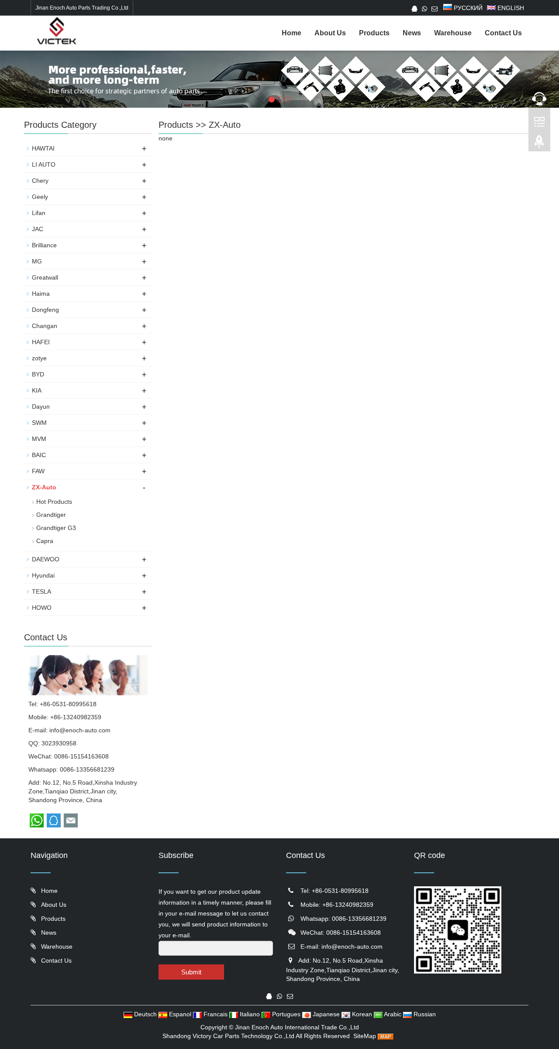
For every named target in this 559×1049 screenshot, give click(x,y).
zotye (39, 358)
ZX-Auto (225, 125)
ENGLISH (510, 7)
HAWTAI (43, 148)
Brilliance (44, 245)
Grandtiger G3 (56, 527)
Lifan (38, 212)
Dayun (41, 406)
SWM (39, 422)
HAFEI (41, 341)
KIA (36, 390)
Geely (40, 196)
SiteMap (364, 1035)
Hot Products (54, 501)
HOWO (42, 607)
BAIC (39, 454)
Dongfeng (45, 309)
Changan (44, 325)
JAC (37, 229)
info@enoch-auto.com (79, 730)
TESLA (41, 591)
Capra (44, 540)
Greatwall (45, 277)
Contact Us (503, 33)
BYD (38, 374)
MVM (39, 438)
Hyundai (43, 575)
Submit (191, 972)
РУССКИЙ (467, 7)
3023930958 (58, 743)
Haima (41, 293)
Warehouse (453, 33)
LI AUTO (43, 164)
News (412, 33)
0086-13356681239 (87, 769)
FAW (38, 471)
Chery (40, 180)
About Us (330, 33)
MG (37, 261)
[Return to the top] (539, 144)
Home (291, 33)
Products (374, 33)
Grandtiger (51, 514)
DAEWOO (45, 559)
